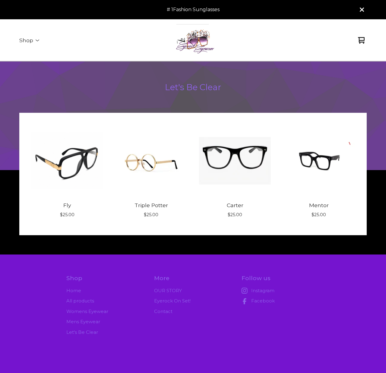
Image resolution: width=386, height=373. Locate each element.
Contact (163, 311)
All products (80, 301)
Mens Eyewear (83, 321)
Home (73, 290)
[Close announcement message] (362, 9)
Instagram (262, 290)
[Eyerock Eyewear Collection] (193, 40)
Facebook (263, 301)
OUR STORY (168, 290)
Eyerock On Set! (172, 301)
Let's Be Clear (82, 332)
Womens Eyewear (87, 311)
